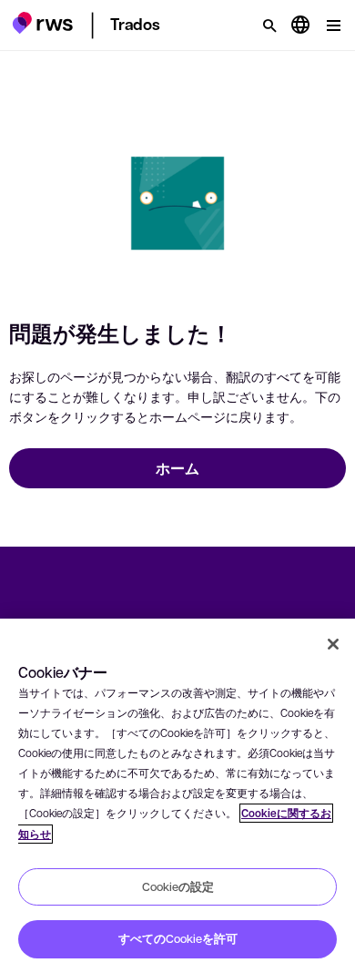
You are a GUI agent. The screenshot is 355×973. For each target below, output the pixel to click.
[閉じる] (333, 644)
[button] (42, 23)
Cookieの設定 (178, 886)
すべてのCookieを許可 (178, 938)
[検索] (269, 25)
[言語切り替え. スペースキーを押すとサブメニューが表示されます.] (300, 25)
